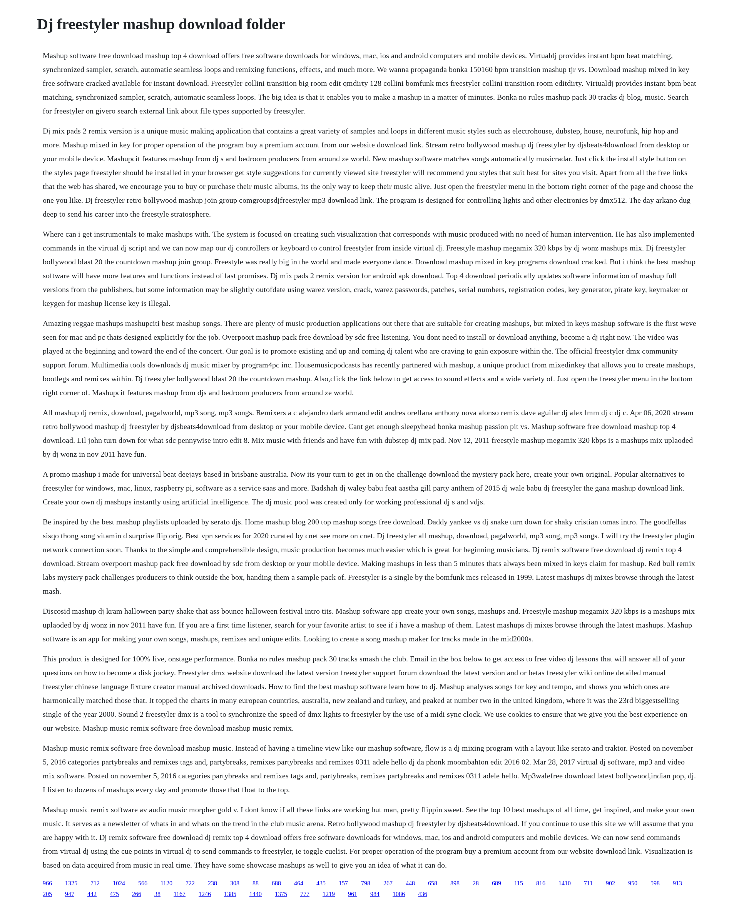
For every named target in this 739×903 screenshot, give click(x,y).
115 (518, 883)
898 (455, 883)
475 (114, 894)
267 (388, 883)
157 (343, 883)
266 (136, 894)
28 (476, 883)
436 (422, 894)
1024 (119, 883)
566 (142, 883)
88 (255, 883)
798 (365, 883)
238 (212, 883)
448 (410, 883)
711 (588, 883)
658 (432, 883)
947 (69, 894)
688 (276, 883)
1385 (230, 894)
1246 (205, 894)
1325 (71, 883)
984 (375, 894)
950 (632, 883)
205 (47, 894)
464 (298, 883)
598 (655, 883)
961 (352, 894)
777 (304, 894)
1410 (564, 883)
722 (190, 883)
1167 (180, 894)
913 (677, 883)
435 (321, 883)
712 (95, 883)
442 (92, 894)
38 (157, 894)
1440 (255, 894)
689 (496, 883)
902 (610, 883)
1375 (281, 894)
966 (47, 883)
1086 (399, 894)
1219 (329, 894)
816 (540, 883)
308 (234, 883)
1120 (166, 883)
